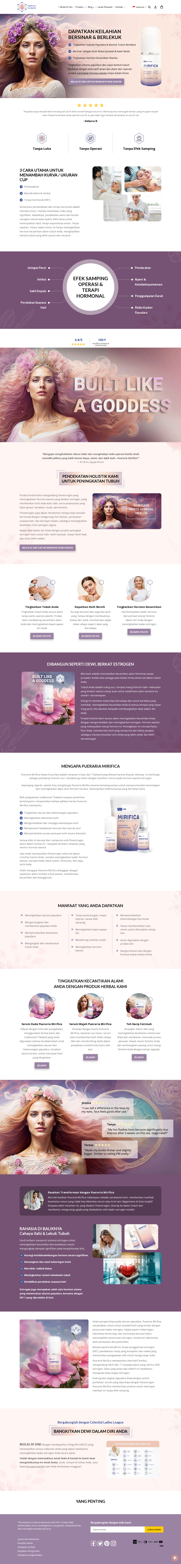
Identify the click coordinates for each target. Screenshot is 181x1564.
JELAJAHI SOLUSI (42, 636)
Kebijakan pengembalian (30, 1555)
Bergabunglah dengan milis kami (110, 1522)
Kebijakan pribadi (26, 1547)
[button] (139, 7)
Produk (81, 6)
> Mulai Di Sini (65, 7)
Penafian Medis (25, 1543)
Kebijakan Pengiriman (28, 1551)
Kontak (119, 7)
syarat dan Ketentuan (28, 1539)
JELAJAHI (42, 1065)
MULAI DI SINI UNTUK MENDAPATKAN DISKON (96, 81)
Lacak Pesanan (105, 7)
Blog (92, 6)
